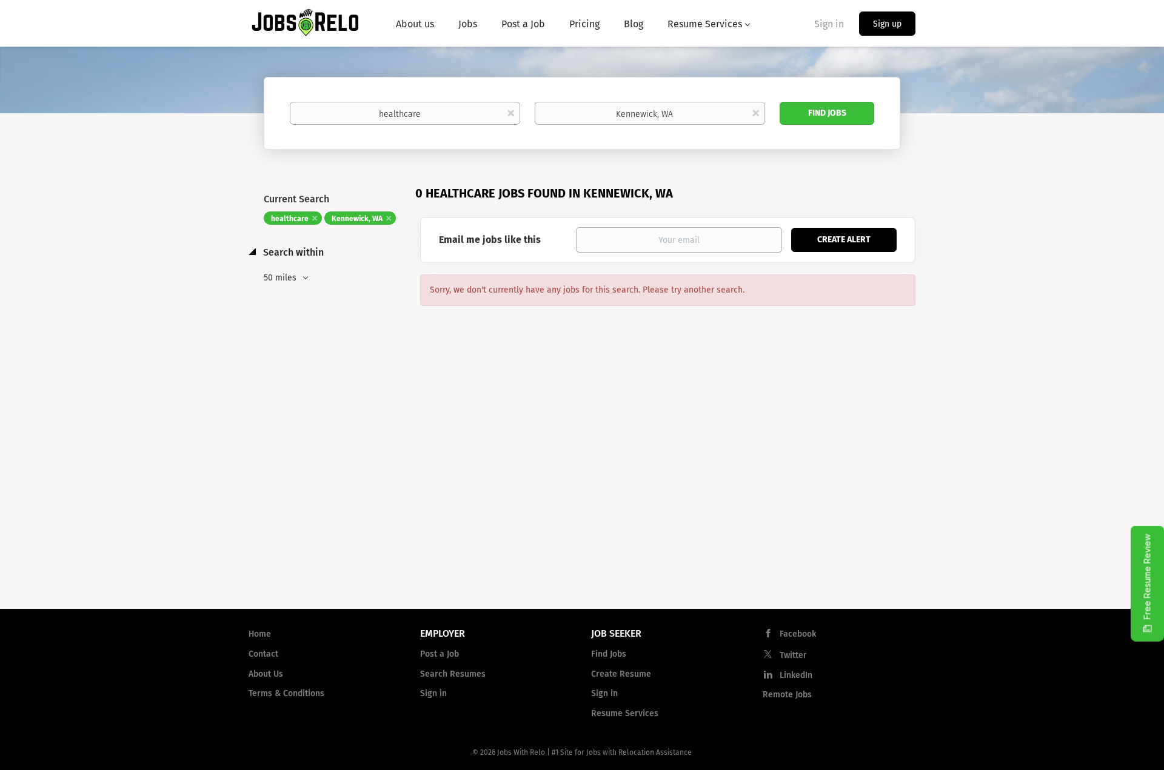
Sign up (887, 24)
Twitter (793, 655)
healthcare (290, 218)
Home (260, 634)
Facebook (798, 634)
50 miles (281, 278)
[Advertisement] (582, 502)
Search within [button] (292, 252)
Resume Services (624, 713)
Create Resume (621, 674)
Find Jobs (827, 113)
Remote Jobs (787, 694)
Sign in (829, 24)
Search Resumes (453, 674)
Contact (263, 654)
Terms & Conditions (286, 693)
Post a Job (439, 654)
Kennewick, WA (357, 218)
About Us (266, 674)
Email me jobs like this (490, 239)
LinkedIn (796, 675)
